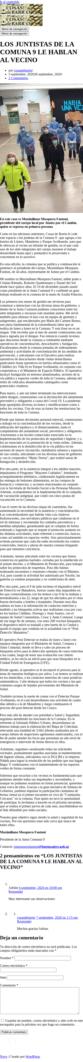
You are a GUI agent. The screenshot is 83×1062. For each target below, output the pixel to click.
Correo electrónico (13, 965)
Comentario (9, 985)
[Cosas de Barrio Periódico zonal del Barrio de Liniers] (21, 13)
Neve (3, 1056)
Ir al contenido (9, 2)
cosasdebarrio (23, 70)
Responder (16, 891)
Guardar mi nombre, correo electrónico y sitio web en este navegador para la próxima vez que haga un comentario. (41, 1022)
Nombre (7, 958)
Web (3, 977)
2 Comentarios (18, 78)
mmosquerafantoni (41, 846)
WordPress (33, 1056)
